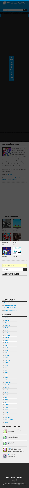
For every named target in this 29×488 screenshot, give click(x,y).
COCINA (6, 347)
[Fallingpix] (17, 251)
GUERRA (6, 380)
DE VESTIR (7, 355)
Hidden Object (8, 382)
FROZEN (6, 375)
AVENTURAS (7, 325)
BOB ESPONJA (7, 335)
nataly (9, 448)
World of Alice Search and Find (10, 308)
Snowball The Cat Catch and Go (10, 310)
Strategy (6, 412)
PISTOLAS (7, 402)
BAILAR (6, 328)
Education (7, 370)
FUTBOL (6, 377)
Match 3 (6, 390)
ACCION (6, 318)
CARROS (6, 340)
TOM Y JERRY (7, 417)
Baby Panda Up (5, 256)
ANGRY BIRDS (7, 320)
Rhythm (6, 409)
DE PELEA (7, 352)
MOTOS (6, 392)
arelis (9, 454)
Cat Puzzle (15, 242)
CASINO (6, 345)
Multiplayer (7, 395)
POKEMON (7, 405)
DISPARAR (7, 365)
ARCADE (6, 323)
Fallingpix (15, 256)
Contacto (13, 477)
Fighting (6, 372)
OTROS (6, 400)
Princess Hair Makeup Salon (10, 305)
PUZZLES (6, 407)
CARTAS (6, 343)
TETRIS (6, 414)
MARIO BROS (7, 387)
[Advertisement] (14, 287)
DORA (6, 367)
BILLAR (6, 333)
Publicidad (19, 477)
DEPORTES (7, 357)
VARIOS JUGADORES (9, 419)
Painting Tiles (7, 303)
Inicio (7, 477)
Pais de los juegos (14, 479)
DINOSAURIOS (7, 360)
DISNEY (6, 362)
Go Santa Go (5, 242)
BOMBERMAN (7, 338)
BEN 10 (6, 330)
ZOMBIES (6, 422)
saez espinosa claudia (12, 430)
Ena (9, 436)
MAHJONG (7, 385)
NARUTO (6, 397)
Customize (7, 350)
